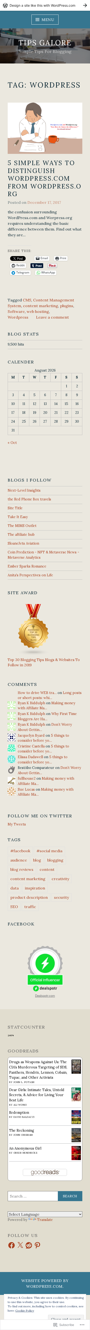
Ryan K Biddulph (31, 703)
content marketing (40, 305)
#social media (49, 850)
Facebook (21, 924)
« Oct (12, 443)
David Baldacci (24, 1117)
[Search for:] (45, 1196)
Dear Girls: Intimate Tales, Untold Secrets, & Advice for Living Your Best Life (36, 1095)
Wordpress (18, 317)
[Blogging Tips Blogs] (34, 654)
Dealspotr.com (45, 995)
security (61, 897)
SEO (14, 906)
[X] (20, 1245)
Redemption (19, 1112)
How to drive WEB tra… (37, 693)
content (47, 869)
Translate (45, 1220)
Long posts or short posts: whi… (50, 695)
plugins (66, 305)
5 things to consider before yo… (43, 738)
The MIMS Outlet (22, 526)
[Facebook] (11, 1245)
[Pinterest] (37, 1245)
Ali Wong (20, 1104)
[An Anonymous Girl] (76, 1159)
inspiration (35, 888)
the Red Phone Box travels (29, 499)
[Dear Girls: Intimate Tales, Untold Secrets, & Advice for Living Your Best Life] (76, 1100)
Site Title (15, 508)
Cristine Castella (31, 746)
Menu (48, 19)
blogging (55, 860)
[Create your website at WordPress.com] (45, 5)
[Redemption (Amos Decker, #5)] (76, 1123)
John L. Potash (24, 1082)
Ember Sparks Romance (27, 566)
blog (37, 860)
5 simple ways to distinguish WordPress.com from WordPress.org (45, 178)
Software (16, 311)
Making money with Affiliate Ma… (46, 705)
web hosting (38, 311)
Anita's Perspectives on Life (30, 575)
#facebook (20, 850)
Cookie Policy (24, 1310)
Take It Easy (18, 517)
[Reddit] (29, 1245)
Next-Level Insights (24, 490)
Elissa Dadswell (30, 757)
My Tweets (17, 824)
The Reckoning (21, 1130)
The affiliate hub (21, 534)
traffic (30, 906)
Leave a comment (52, 317)
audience (18, 860)
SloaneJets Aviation (23, 543)
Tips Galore (45, 42)
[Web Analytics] (11, 1035)
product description (29, 897)
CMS (27, 300)
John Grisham (23, 1134)
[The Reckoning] (76, 1141)
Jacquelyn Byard (31, 735)
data (14, 888)
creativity (60, 878)
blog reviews (21, 869)
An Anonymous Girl (25, 1148)
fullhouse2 (27, 778)
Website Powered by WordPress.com (44, 1283)
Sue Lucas (26, 789)
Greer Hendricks (25, 1152)
